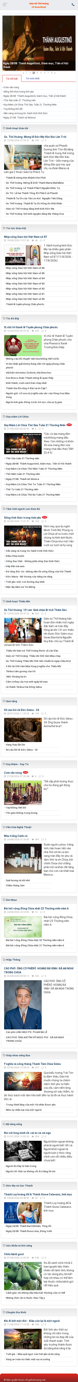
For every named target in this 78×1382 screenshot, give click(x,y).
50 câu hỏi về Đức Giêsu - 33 (21, 749)
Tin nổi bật (12, 78)
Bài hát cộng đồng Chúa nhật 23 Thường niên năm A (36, 908)
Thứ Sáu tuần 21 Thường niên (20, 100)
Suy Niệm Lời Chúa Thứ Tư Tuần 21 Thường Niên (33, 484)
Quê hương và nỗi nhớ (18, 880)
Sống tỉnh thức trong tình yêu (19, 91)
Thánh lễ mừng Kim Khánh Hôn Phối (26, 177)
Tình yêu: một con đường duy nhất (25, 581)
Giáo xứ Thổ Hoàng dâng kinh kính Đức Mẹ (30, 208)
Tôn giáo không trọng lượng (21, 812)
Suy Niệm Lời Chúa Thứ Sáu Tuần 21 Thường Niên (30, 104)
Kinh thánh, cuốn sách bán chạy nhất (26, 383)
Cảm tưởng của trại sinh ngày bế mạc (27, 681)
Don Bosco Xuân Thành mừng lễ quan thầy (29, 378)
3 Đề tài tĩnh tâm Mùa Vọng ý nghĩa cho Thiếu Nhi (33, 666)
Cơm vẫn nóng (11, 87)
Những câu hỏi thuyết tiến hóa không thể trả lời (32, 358)
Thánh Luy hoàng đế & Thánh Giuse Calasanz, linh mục (38, 1194)
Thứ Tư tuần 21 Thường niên (22, 489)
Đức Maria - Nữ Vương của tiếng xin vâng (29, 576)
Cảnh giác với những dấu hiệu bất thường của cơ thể (36, 1292)
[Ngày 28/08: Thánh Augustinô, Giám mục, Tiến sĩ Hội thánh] (39, 43)
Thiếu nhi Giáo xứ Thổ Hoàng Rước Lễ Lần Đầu (32, 650)
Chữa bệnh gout (14, 1254)
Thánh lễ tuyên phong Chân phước (25, 304)
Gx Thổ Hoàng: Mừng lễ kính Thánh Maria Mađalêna (35, 182)
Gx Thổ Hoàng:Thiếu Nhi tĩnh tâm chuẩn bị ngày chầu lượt (38, 661)
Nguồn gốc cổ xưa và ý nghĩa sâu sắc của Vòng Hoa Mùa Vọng (37, 395)
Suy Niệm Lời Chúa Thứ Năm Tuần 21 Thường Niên (34, 468)
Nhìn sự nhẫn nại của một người (23, 1109)
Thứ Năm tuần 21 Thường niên (23, 474)
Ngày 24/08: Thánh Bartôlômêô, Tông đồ (28, 1226)
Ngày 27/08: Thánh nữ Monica (20, 117)
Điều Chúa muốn (15, 556)
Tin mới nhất (33, 78)
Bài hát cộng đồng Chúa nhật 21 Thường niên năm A (35, 945)
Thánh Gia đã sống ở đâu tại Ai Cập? (26, 388)
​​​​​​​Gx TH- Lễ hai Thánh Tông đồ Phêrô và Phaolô (32, 193)
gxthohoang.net (36, 1379)
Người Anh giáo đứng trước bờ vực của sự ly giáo (34, 402)
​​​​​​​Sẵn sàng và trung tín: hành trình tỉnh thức (26, 113)
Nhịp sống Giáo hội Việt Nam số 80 (25, 299)
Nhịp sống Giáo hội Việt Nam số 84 (25, 278)
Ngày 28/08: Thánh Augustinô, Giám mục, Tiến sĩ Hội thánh (35, 96)
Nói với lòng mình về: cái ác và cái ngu (27, 1132)
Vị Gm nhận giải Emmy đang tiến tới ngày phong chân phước (35, 365)
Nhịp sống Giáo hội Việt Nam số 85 (25, 273)
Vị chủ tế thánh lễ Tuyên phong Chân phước (31, 327)
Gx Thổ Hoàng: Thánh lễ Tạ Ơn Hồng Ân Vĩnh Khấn (34, 203)
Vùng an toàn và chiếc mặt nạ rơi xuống (28, 1359)
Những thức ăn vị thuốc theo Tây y (25, 1297)
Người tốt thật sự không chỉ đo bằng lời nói (30, 1171)
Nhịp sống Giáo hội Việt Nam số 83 (25, 283)
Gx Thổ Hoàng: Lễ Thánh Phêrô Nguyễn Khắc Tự (33, 188)
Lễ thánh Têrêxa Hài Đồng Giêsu (24, 687)
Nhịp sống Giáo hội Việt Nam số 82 (25, 288)
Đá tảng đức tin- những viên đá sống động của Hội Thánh (38, 571)
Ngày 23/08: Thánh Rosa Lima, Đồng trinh (29, 1231)
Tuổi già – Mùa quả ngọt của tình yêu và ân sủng (33, 1354)
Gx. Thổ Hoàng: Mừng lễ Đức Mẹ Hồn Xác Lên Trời (35, 136)
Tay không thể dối (13, 109)
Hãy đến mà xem (15, 566)
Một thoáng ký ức (16, 676)
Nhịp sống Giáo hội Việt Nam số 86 (25, 268)
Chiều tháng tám (15, 885)
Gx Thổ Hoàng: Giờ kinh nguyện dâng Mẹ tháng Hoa (35, 213)
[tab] (11, 78)
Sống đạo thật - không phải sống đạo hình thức (33, 561)
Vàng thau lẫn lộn (15, 744)
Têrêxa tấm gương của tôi (20, 671)
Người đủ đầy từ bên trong (21, 1166)
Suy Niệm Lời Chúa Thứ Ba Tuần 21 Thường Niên (33, 494)
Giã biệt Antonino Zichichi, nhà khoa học (28, 372)
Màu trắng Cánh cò (16, 835)
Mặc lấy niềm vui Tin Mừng (20, 587)
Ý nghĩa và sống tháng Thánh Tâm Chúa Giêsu (32, 1063)
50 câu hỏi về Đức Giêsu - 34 (21, 709)
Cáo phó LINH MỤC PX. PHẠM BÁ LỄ (26, 1032)
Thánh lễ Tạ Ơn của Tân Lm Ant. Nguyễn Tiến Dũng (34, 198)
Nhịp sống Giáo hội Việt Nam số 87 (25, 236)
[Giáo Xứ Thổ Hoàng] (39, 4)
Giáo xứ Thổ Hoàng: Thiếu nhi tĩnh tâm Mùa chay (33, 656)
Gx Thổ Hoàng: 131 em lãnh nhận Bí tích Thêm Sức (35, 609)
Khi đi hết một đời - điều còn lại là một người (32, 1320)
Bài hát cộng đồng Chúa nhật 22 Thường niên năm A (35, 940)
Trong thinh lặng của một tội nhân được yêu (30, 1104)
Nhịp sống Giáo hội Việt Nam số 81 (25, 293)
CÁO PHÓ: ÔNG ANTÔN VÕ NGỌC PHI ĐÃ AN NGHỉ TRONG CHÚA (35, 1039)
